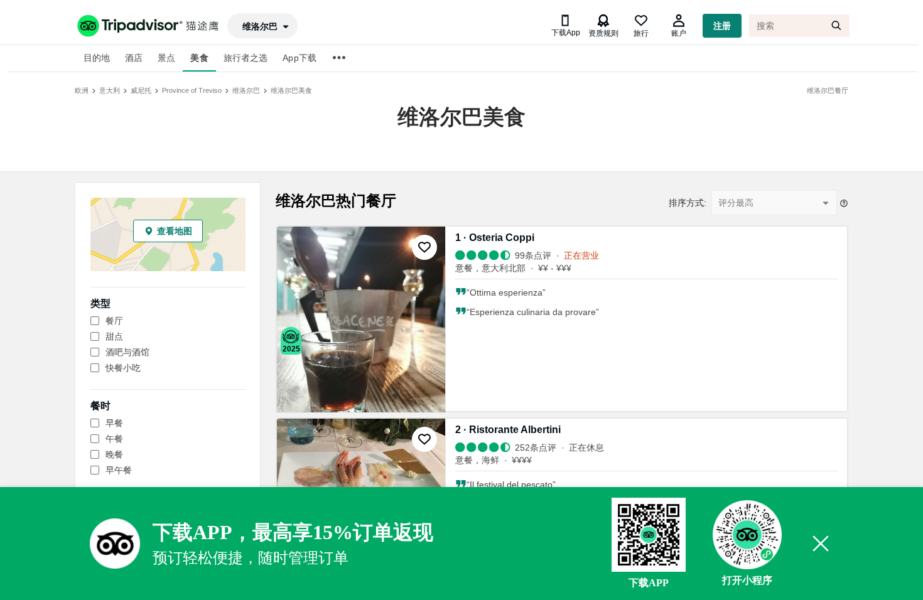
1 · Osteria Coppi (494, 237)
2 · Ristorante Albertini (508, 429)
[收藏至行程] (424, 247)
